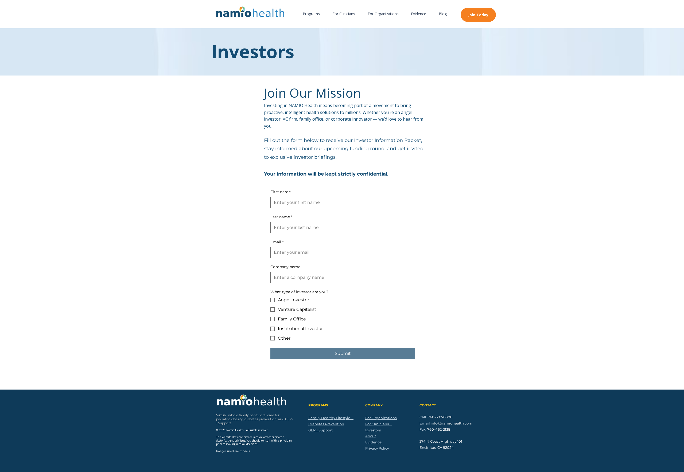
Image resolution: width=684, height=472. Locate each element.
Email (276, 242)
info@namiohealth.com (451, 423)
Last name (281, 217)
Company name (285, 266)
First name (280, 191)
